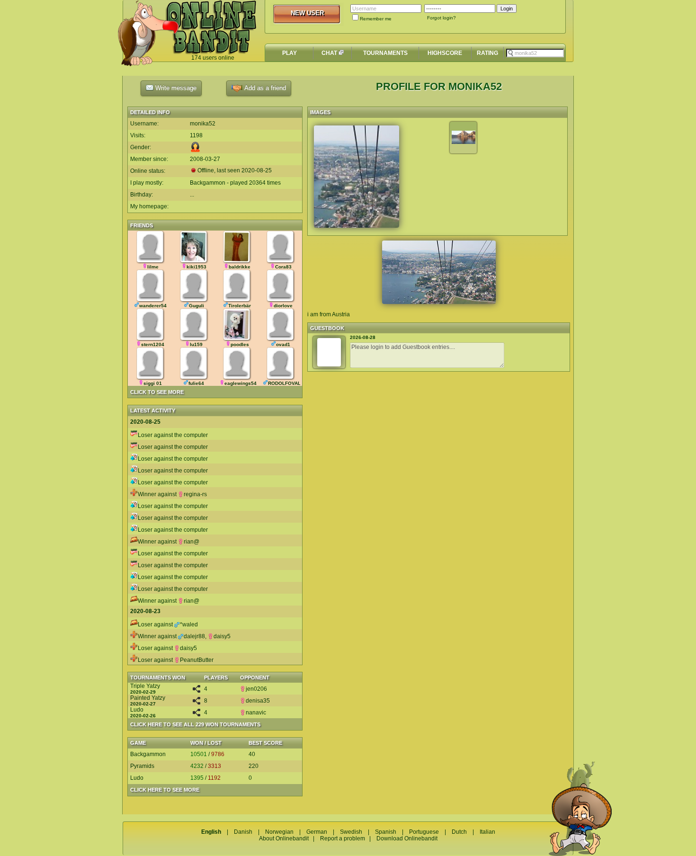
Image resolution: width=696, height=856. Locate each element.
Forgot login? (441, 17)
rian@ (191, 541)
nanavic (256, 712)
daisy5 (222, 636)
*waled (189, 624)
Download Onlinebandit (406, 838)
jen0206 (256, 689)
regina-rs (195, 494)
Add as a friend (264, 87)
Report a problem (342, 838)
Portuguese (424, 832)
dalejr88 (194, 636)
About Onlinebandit (284, 838)
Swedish (351, 832)
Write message (174, 87)
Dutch (459, 832)
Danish (243, 832)
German (316, 832)
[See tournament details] (196, 690)
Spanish (385, 832)
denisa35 (258, 700)
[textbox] (535, 53)
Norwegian (279, 832)
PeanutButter (197, 660)
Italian (487, 832)
